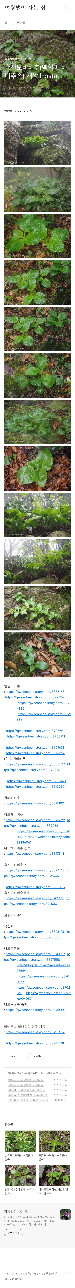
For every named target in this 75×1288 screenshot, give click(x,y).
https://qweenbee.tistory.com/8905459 (35, 887)
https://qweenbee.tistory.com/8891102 (35, 803)
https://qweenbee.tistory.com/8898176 (35, 932)
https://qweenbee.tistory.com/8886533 (35, 764)
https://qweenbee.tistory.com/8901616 (35, 898)
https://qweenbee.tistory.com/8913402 (35, 1032)
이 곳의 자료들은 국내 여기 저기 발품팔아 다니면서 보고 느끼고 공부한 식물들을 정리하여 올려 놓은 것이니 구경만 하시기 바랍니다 (29, 1220)
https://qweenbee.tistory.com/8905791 (35, 731)
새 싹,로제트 (31, 1073)
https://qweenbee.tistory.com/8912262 (35, 753)
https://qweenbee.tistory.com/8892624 (34, 697)
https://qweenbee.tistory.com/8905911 (36, 736)
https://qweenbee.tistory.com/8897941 (35, 853)
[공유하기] (19, 1056)
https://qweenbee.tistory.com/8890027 (35, 954)
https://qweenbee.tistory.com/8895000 (35, 1010)
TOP (67, 1275)
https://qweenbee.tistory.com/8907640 (36, 781)
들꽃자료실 (15, 1073)
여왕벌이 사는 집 (25, 8)
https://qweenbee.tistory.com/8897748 (35, 870)
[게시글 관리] (24, 1056)
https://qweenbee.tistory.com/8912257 (35, 787)
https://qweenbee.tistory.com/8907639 (35, 747)
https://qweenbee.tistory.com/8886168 (35, 692)
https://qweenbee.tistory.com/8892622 (35, 820)
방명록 (21, 23)
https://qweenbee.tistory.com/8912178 (35, 1043)
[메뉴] (67, 8)
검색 (58, 8)
